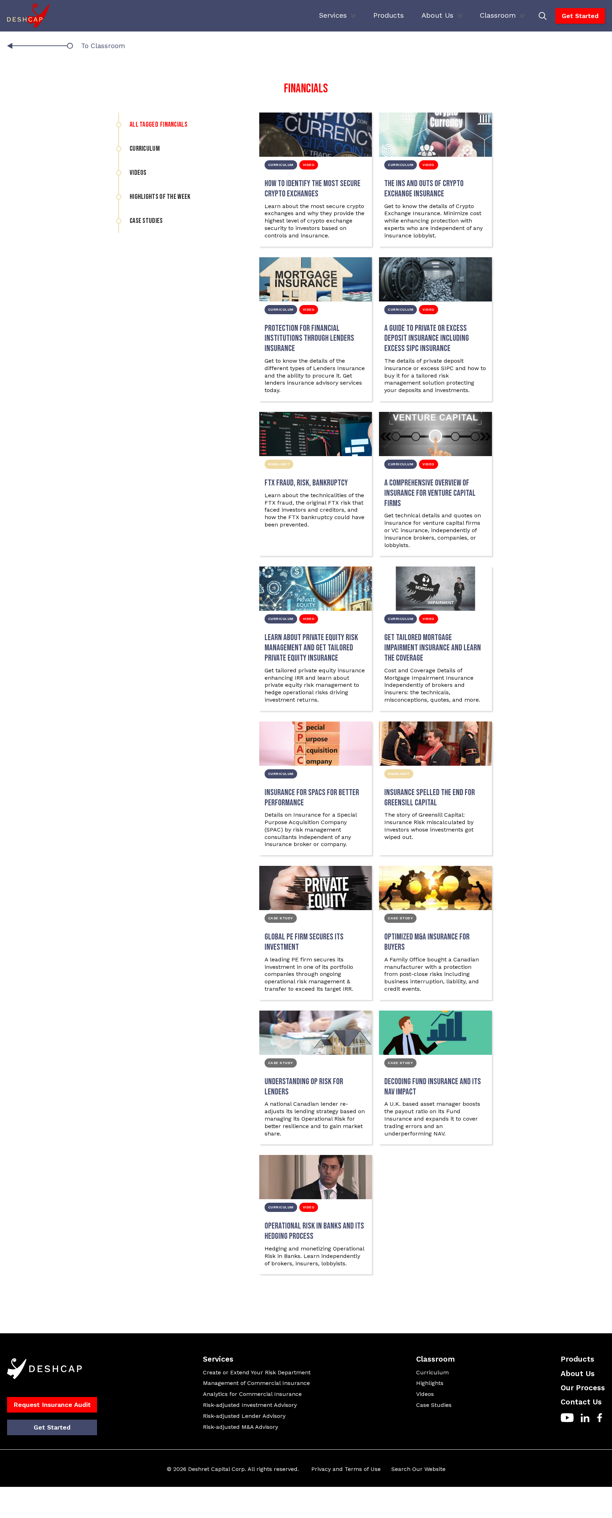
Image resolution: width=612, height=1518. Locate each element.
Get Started (580, 15)
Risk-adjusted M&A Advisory (240, 1427)
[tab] (174, 125)
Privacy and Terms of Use (346, 1469)
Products (388, 15)
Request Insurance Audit (52, 1404)
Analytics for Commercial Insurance (252, 1394)
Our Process (583, 1387)
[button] (337, 16)
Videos (425, 1394)
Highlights (429, 1383)
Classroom (498, 15)
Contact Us (581, 1401)
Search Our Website (418, 1469)
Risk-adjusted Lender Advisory (244, 1416)
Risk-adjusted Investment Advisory (250, 1405)
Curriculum (432, 1372)
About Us (437, 15)
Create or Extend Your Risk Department (257, 1372)
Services (333, 15)
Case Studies (434, 1405)
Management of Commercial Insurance (256, 1383)
